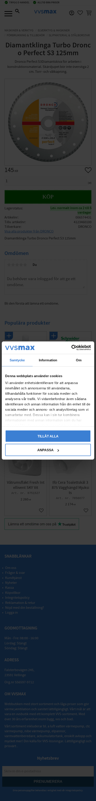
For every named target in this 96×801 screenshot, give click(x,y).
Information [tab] (48, 360)
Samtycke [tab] (17, 360)
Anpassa (45, 450)
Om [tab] (78, 360)
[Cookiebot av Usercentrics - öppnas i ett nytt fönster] (71, 348)
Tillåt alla (48, 436)
